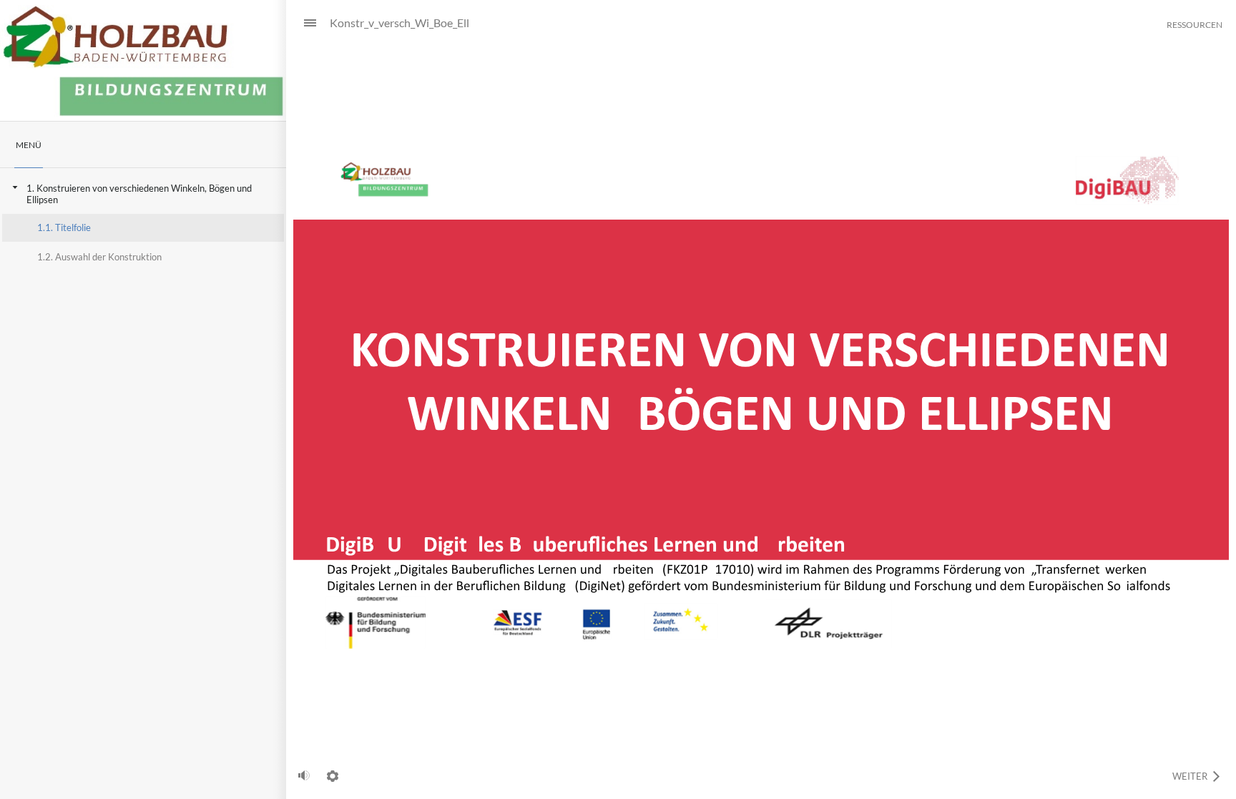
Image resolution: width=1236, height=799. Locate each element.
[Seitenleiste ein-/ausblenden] (304, 23)
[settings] (332, 776)
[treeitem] (143, 222)
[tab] (28, 145)
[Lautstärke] (304, 775)
